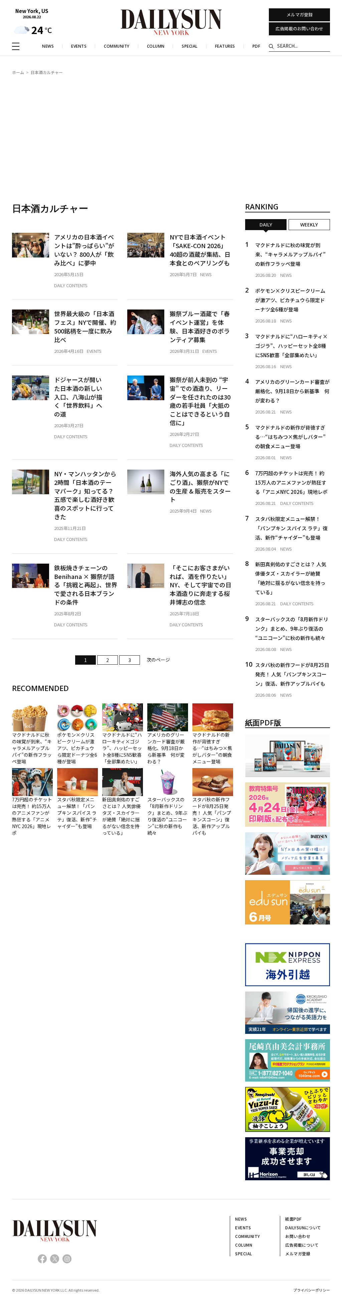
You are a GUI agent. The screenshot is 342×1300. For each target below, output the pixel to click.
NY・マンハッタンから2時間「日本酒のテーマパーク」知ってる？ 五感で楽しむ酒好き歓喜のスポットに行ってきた (85, 495)
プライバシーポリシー (311, 1290)
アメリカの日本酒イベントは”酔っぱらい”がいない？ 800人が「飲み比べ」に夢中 (84, 250)
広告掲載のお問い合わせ (299, 28)
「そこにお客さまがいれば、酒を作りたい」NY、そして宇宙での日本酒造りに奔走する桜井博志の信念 (200, 585)
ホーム (18, 72)
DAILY (266, 224)
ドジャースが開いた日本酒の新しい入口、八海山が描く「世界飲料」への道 (78, 397)
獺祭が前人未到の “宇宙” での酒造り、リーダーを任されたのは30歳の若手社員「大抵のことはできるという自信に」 (200, 401)
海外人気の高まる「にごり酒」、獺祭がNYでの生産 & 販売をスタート (200, 487)
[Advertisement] (171, 131)
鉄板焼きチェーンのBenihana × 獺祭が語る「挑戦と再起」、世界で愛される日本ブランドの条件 (85, 585)
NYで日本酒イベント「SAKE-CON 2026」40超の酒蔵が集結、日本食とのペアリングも (200, 250)
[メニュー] (15, 46)
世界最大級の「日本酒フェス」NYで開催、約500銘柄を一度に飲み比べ (85, 326)
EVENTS (94, 351)
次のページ (158, 659)
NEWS (206, 274)
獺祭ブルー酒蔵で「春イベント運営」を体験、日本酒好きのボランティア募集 (200, 326)
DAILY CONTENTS (71, 285)
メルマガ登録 (300, 14)
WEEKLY (309, 224)
